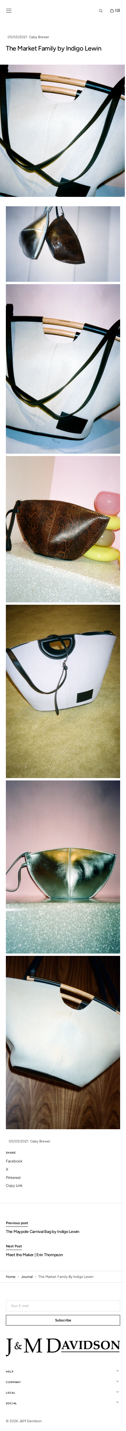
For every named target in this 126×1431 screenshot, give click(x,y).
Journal (27, 1242)
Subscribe (61, 1321)
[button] (8, 10)
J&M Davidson (30, 1421)
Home (11, 1242)
